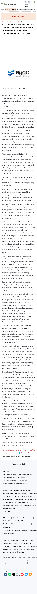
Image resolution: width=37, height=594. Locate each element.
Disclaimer (5, 560)
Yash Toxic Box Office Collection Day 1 (12, 505)
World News (26, 546)
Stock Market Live (7, 490)
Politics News (13, 552)
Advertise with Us (22, 563)
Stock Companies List (8, 530)
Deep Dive (16, 496)
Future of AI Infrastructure (26, 9)
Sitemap (30, 563)
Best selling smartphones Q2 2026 (22, 490)
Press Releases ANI (14, 21)
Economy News (30, 549)
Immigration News (17, 543)
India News (5, 552)
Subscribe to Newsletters (21, 530)
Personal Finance (7, 546)
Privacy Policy (26, 557)
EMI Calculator (6, 518)
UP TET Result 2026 (8, 502)
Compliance (6, 563)
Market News (23, 540)
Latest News (6, 540)
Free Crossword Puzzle (8, 533)
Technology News (17, 546)
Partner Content (10, 9)
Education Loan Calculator (9, 524)
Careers (5, 566)
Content (7, 21)
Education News (7, 549)
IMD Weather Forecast (26, 496)
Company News (14, 540)
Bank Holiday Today (8, 493)
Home (2, 9)
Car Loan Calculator (8, 521)
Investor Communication (16, 560)
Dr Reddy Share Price (8, 483)
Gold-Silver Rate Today (20, 493)
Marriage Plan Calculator (24, 524)
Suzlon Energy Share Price (9, 474)
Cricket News (27, 543)
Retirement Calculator (27, 518)
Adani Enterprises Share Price (25, 474)
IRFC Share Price (21, 477)
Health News (22, 549)
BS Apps (11, 566)
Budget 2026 (22, 552)
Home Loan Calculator (20, 521)
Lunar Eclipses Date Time (9, 508)
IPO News (31, 540)
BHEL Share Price (22, 480)
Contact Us (13, 563)
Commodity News (7, 543)
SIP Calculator (16, 518)
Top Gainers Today (7, 496)
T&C (19, 557)
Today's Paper (6, 557)
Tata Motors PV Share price (9, 480)
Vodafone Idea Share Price (21, 483)
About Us (14, 557)
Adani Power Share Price (9, 477)
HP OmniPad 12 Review (20, 502)
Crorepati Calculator (21, 515)
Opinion (14, 549)
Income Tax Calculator (8, 515)
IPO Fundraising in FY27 (20, 499)
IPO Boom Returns (7, 499)
